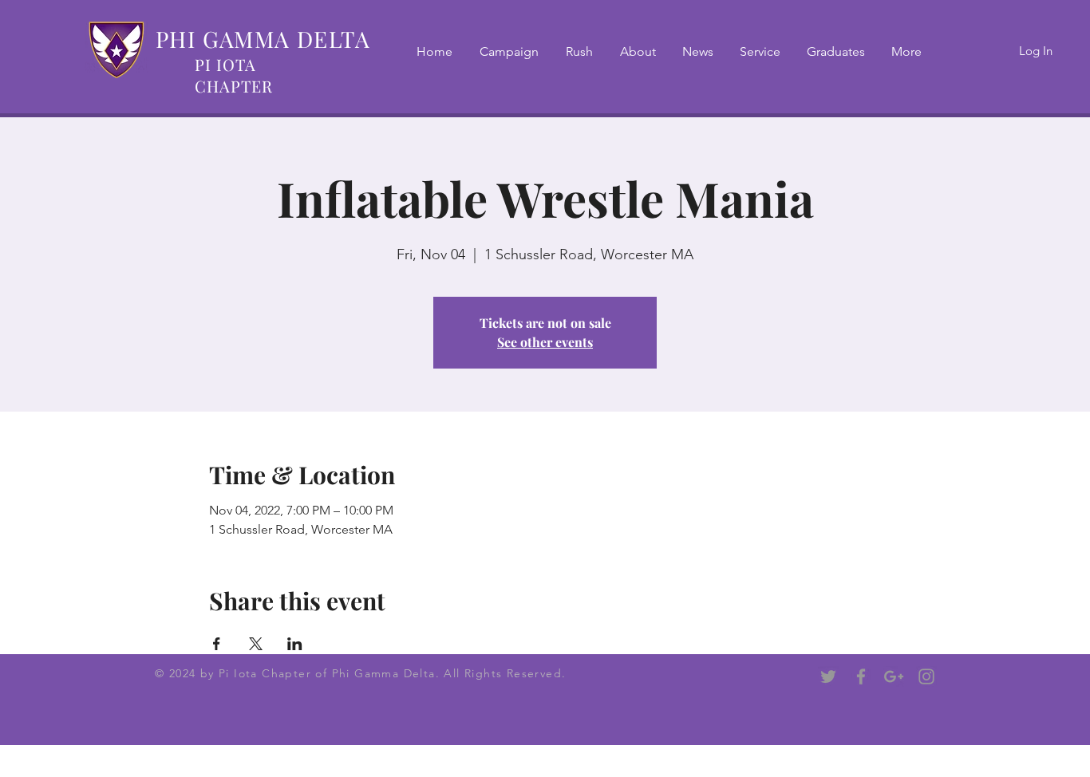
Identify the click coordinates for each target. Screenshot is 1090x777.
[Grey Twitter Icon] (828, 676)
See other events (545, 341)
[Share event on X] (255, 643)
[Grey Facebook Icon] (861, 676)
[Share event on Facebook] (216, 643)
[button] (579, 52)
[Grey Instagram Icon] (926, 676)
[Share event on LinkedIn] (294, 643)
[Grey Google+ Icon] (893, 676)
